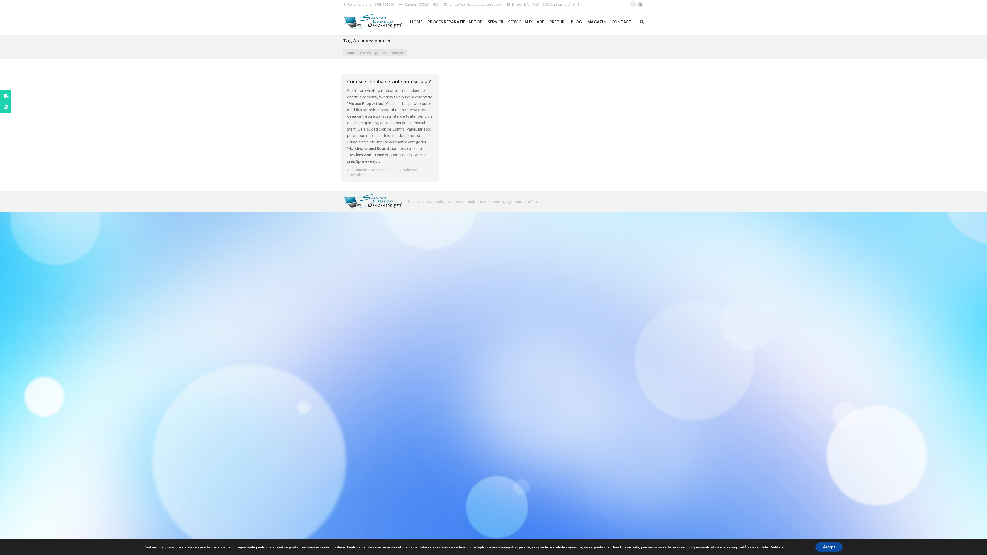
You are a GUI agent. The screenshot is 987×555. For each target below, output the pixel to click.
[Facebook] (633, 4)
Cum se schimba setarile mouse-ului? (389, 81)
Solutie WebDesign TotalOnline (460, 201)
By (358, 174)
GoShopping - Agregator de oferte (511, 201)
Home (350, 52)
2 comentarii (388, 169)
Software (410, 169)
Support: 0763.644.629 (421, 4)
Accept (829, 546)
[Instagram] (640, 4)
